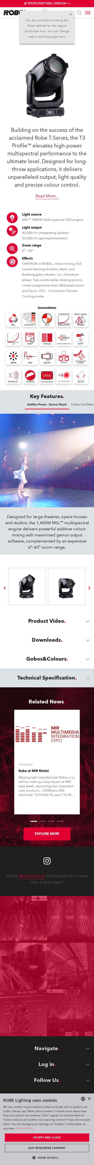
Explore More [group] (47, 834)
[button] (47, 1157)
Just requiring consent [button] (47, 1148)
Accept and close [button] (47, 1137)
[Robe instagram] (47, 860)
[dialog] (47, 1129)
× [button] (89, 1098)
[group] (4, 588)
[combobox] (83, 1099)
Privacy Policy (24, 1128)
